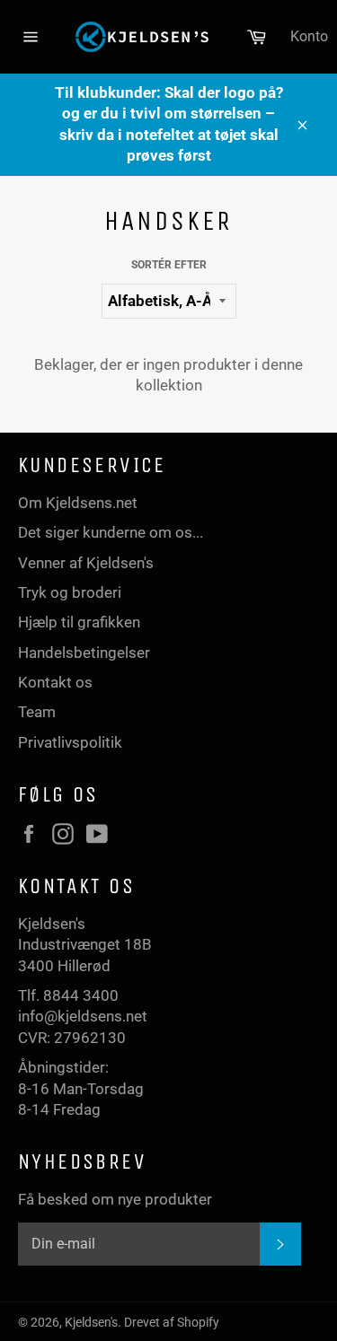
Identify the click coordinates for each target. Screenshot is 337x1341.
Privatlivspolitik (70, 742)
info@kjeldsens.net (82, 1016)
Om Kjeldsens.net (77, 503)
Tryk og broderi (69, 592)
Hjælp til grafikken (79, 622)
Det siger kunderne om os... (110, 532)
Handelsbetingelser (84, 653)
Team (37, 712)
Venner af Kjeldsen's (86, 563)
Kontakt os (55, 682)
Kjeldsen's (91, 1322)
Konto (309, 36)
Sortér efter (169, 265)
